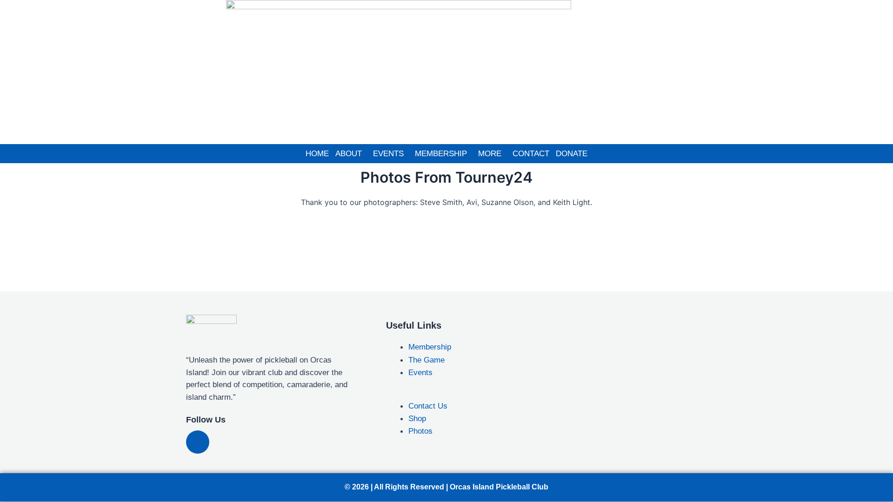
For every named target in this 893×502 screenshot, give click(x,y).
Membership (441, 153)
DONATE (571, 153)
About (348, 153)
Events (388, 153)
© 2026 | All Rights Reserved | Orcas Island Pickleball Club (446, 487)
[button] (351, 153)
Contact (531, 153)
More (489, 153)
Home (317, 153)
